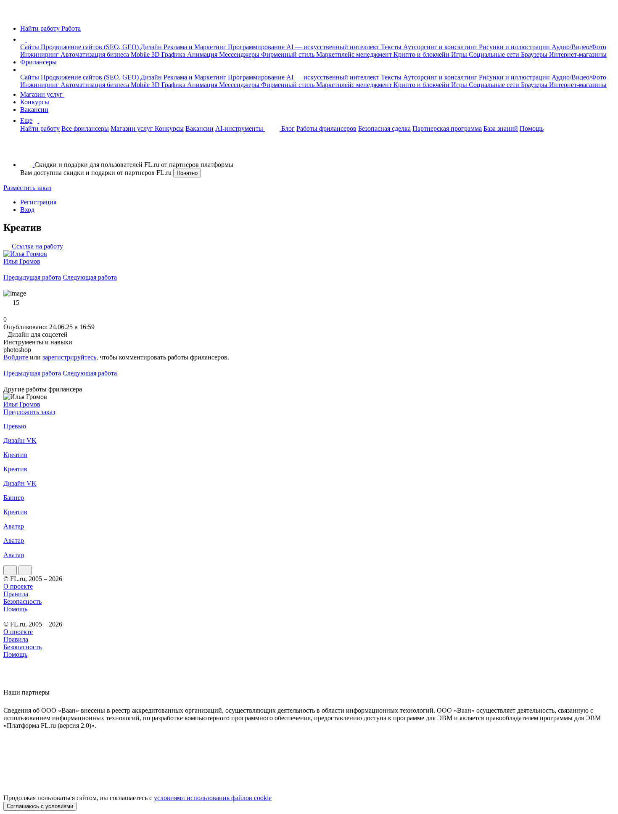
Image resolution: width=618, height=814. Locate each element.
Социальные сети (495, 54)
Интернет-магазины (578, 54)
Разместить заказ (27, 187)
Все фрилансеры (85, 128)
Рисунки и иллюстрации (515, 46)
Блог (288, 128)
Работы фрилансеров (326, 128)
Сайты (30, 46)
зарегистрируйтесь (69, 357)
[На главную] (11, 14)
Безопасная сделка (384, 128)
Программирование (257, 46)
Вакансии (34, 109)
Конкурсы (34, 102)
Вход (27, 209)
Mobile (141, 54)
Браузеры (535, 54)
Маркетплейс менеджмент (355, 54)
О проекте (18, 586)
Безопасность (22, 601)
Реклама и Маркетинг (196, 46)
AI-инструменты (240, 128)
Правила (15, 593)
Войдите (15, 357)
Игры (460, 54)
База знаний (500, 128)
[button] (28, 39)
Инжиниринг (40, 54)
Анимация (203, 54)
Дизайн (152, 46)
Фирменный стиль (288, 54)
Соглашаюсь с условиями (40, 806)
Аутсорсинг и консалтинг (441, 46)
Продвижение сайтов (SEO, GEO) (90, 46)
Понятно (187, 173)
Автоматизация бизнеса (96, 54)
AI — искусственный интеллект (333, 46)
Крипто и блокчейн (422, 54)
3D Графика (169, 54)
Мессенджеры (240, 54)
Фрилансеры (38, 62)
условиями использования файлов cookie (213, 797)
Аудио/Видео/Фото (579, 46)
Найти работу (40, 128)
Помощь (532, 128)
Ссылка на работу (37, 246)
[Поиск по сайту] (27, 150)
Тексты (392, 46)
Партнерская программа (447, 128)
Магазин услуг (42, 94)
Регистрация (38, 202)
